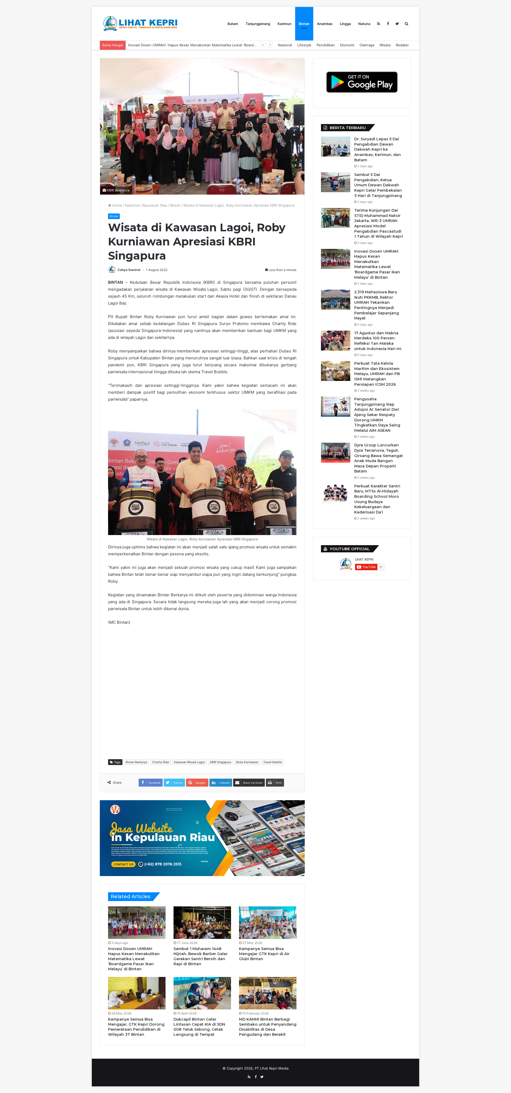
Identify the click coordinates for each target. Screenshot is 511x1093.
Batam (233, 24)
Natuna (364, 24)
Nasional (285, 45)
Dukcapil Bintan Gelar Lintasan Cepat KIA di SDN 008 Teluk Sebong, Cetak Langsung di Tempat (199, 1027)
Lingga (345, 24)
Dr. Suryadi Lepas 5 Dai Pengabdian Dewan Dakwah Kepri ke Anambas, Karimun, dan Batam (377, 149)
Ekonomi (347, 45)
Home (116, 205)
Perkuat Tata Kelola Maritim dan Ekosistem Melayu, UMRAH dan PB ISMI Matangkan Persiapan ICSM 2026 (377, 374)
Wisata (385, 45)
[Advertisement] (205, 692)
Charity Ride (160, 762)
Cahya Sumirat (129, 270)
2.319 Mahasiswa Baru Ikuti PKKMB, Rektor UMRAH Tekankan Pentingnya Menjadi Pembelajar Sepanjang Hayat (376, 305)
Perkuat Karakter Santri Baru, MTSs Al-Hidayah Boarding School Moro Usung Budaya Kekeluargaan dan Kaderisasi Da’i (377, 499)
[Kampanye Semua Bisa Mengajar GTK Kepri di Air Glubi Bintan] (267, 922)
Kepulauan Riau (154, 205)
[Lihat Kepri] (140, 23)
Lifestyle (304, 45)
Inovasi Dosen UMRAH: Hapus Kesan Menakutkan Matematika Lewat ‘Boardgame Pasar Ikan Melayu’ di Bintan (219, 45)
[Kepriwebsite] (202, 838)
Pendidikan (326, 45)
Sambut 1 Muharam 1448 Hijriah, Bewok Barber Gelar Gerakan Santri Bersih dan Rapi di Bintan (201, 956)
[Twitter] (397, 23)
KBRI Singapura (220, 762)
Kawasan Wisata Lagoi (189, 762)
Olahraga (367, 45)
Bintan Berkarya (136, 762)
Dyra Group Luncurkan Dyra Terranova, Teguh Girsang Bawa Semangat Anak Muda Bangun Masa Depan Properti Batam (378, 458)
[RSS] (378, 23)
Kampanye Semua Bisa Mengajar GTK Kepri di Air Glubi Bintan (264, 953)
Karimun (284, 24)
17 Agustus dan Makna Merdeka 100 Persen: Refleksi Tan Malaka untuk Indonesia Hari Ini (377, 341)
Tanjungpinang (258, 24)
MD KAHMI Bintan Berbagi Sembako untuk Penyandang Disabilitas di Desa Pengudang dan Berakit (267, 1027)
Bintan (304, 24)
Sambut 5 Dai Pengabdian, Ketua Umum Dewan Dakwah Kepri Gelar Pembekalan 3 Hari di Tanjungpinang (378, 185)
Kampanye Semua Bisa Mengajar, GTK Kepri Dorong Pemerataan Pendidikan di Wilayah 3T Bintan (136, 1027)
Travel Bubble (272, 762)
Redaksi (402, 45)
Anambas (324, 24)
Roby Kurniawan (247, 762)
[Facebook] (388, 23)
